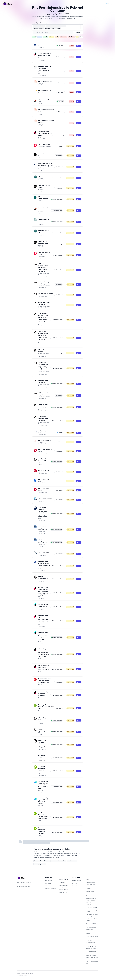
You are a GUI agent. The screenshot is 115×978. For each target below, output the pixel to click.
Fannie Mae (40, 554)
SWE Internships (48, 880)
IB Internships (61, 882)
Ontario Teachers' (41, 256)
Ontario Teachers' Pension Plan (44, 146)
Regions (39, 710)
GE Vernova (40, 178)
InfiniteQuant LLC (41, 758)
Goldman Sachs (41, 531)
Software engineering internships (42, 860)
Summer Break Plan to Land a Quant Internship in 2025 (92, 961)
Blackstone (40, 155)
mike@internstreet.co (25, 886)
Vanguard (40, 451)
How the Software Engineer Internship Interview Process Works (91, 942)
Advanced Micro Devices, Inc (43, 274)
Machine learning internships (58, 860)
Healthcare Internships (63, 889)
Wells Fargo (40, 684)
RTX (39, 462)
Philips (39, 481)
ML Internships (48, 885)
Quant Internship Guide (91, 895)
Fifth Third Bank (41, 568)
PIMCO (39, 432)
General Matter (41, 747)
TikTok (39, 58)
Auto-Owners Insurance (43, 499)
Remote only (78, 32)
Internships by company (39, 864)
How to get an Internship (91, 907)
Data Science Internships (50, 888)
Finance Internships (63, 892)
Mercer (39, 45)
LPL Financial (41, 168)
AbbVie (39, 518)
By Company (75, 883)
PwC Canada (40, 83)
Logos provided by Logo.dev (22, 975)
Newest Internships (76, 880)
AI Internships (48, 883)
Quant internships (72, 860)
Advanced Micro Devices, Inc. (43, 354)
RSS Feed (74, 885)
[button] (44, 26)
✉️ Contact (108, 3)
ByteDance (40, 790)
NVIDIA (39, 773)
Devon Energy (41, 442)
